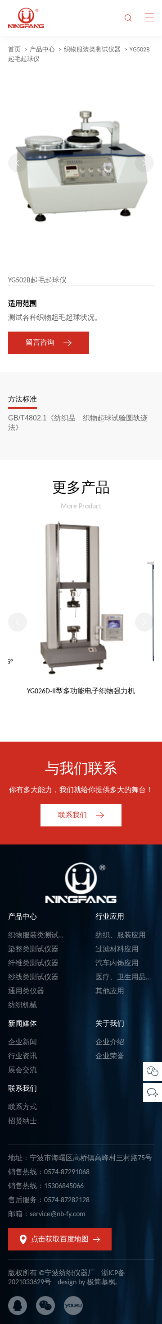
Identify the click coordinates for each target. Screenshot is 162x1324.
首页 (14, 49)
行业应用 (109, 917)
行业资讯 (22, 1056)
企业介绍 (109, 1042)
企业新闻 (22, 1042)
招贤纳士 (22, 1121)
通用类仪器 (26, 991)
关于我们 (109, 1024)
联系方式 (22, 1107)
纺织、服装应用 (120, 935)
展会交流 (22, 1070)
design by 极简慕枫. (87, 1282)
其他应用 (109, 991)
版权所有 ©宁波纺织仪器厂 (51, 1273)
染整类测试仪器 (33, 949)
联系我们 (22, 1089)
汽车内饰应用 (117, 963)
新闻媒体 (22, 1024)
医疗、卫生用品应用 (127, 977)
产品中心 (42, 49)
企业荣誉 (109, 1056)
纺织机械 (22, 1005)
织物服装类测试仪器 (92, 49)
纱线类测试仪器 (33, 977)
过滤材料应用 (117, 949)
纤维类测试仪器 (33, 963)
